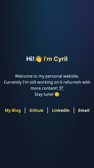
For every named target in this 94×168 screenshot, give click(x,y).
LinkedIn (61, 110)
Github (36, 110)
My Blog (13, 110)
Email (83, 110)
